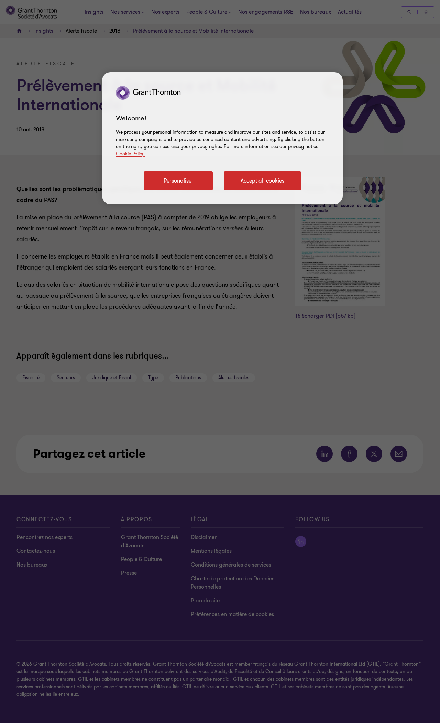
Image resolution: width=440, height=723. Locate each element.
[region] (222, 138)
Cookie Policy (130, 154)
